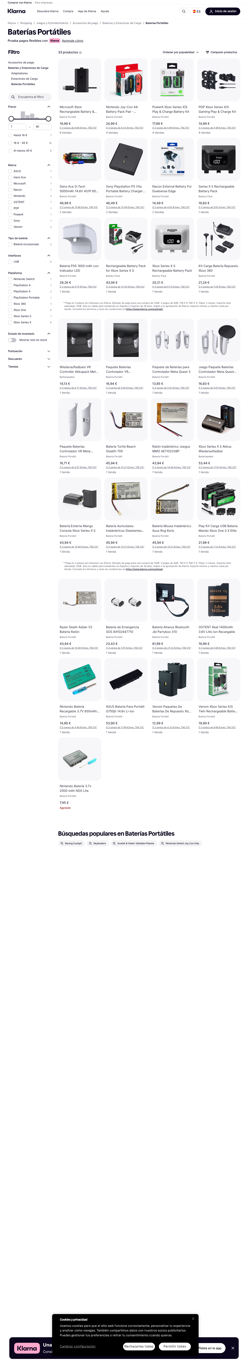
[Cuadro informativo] (80, 52)
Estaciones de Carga (24, 78)
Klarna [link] (12, 23)
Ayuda (105, 11)
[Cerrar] (193, 1318)
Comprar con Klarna (20, 2)
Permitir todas (175, 1346)
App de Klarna (87, 11)
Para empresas (44, 2)
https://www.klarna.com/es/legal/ (144, 309)
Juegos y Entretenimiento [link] (52, 23)
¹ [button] (78, 127)
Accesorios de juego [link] (85, 23)
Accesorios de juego (21, 62)
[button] (196, 11)
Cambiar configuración (78, 1346)
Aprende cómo (72, 41)
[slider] (11, 118)
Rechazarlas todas (139, 1346)
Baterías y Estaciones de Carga (28, 68)
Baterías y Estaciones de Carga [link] (121, 23)
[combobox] (180, 52)
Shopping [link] (26, 23)
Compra (68, 11)
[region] (125, 1335)
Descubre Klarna (47, 11)
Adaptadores (19, 73)
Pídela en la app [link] (209, 1348)
